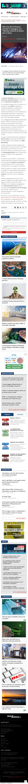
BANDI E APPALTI (15, 418)
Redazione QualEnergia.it (9, 39)
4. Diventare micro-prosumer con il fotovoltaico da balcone (13, 582)
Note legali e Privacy (17, 776)
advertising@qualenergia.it (10, 754)
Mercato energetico (5, 743)
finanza (17, 212)
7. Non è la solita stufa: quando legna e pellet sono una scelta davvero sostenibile (13, 568)
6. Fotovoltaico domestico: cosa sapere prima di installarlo (12, 573)
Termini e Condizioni (15, 777)
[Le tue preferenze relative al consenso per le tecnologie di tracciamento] (25, 781)
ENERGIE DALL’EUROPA (17, 442)
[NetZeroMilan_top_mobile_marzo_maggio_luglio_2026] (14, 5)
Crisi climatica (8, 19)
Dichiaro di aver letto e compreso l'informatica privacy (14, 226)
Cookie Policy (9, 783)
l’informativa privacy (18, 228)
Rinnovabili (23, 16)
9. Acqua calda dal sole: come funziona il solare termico (11, 556)
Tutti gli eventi (20, 518)
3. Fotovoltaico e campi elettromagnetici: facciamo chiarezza (13, 587)
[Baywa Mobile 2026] (14, 86)
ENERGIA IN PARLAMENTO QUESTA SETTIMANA (18, 455)
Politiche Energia (14, 16)
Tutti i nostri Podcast (19, 592)
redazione (15, 774)
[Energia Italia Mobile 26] (14, 362)
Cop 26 (13, 212)
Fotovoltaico (4, 16)
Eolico (2, 745)
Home (2, 19)
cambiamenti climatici (6, 212)
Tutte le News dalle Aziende (16, 410)
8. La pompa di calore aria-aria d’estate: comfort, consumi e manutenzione (12, 562)
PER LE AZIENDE (5, 750)
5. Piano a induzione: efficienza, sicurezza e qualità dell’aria (12, 578)
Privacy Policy (3, 783)
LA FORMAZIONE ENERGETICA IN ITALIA (16, 429)
